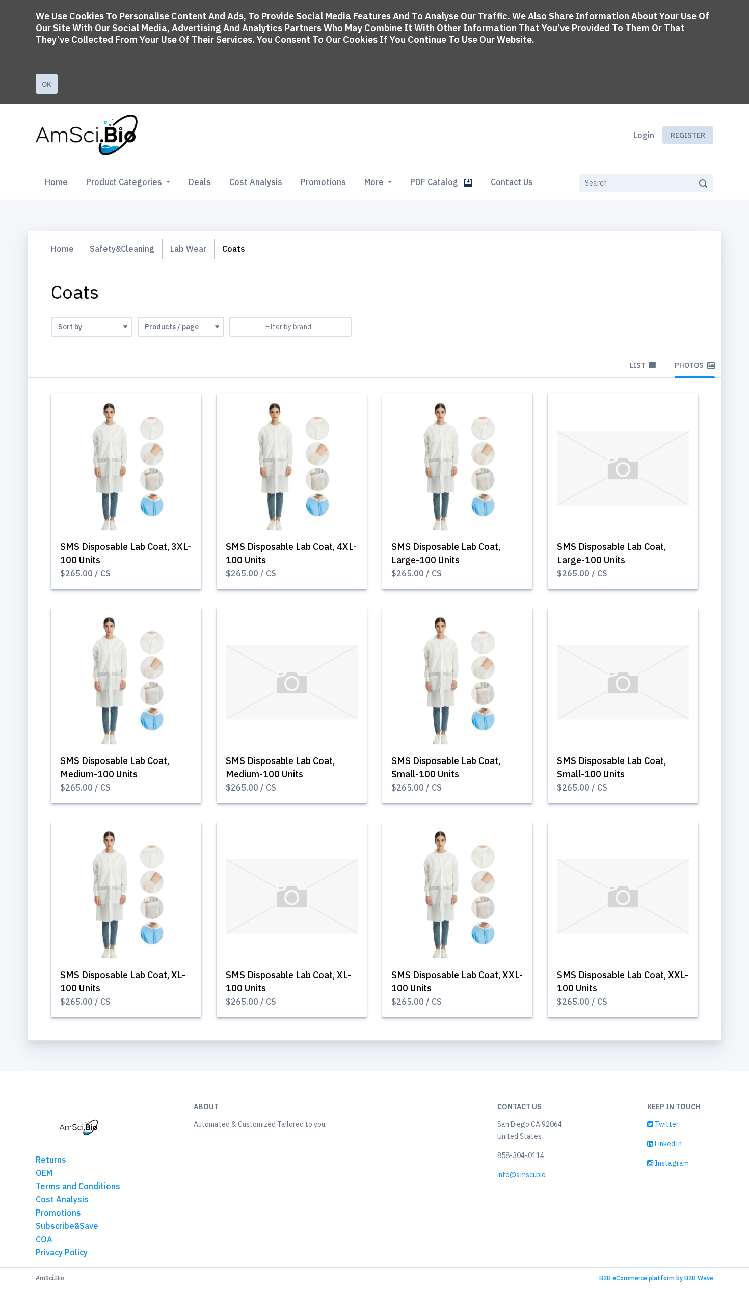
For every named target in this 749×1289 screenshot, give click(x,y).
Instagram (671, 1163)
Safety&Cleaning (122, 249)
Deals (200, 182)
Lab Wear (188, 249)
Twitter (666, 1124)
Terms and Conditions (78, 1186)
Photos (690, 365)
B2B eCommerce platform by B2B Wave (656, 1278)
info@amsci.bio (521, 1174)
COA (44, 1239)
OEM (44, 1173)
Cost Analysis (255, 182)
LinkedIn (667, 1143)
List (638, 365)
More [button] (375, 182)
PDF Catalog (437, 182)
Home (58, 181)
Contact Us (512, 182)
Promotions (323, 182)
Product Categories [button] (125, 182)
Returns (51, 1159)
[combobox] (290, 327)
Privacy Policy (62, 1252)
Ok (46, 84)
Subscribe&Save (67, 1226)
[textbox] (290, 327)
